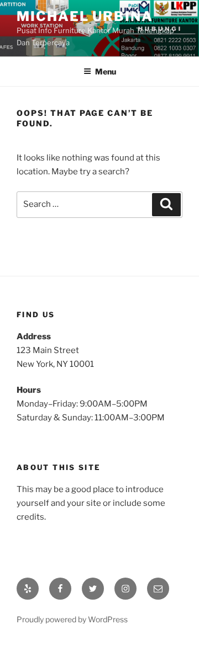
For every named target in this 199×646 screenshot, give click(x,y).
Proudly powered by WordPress (72, 619)
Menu (105, 71)
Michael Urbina (85, 16)
